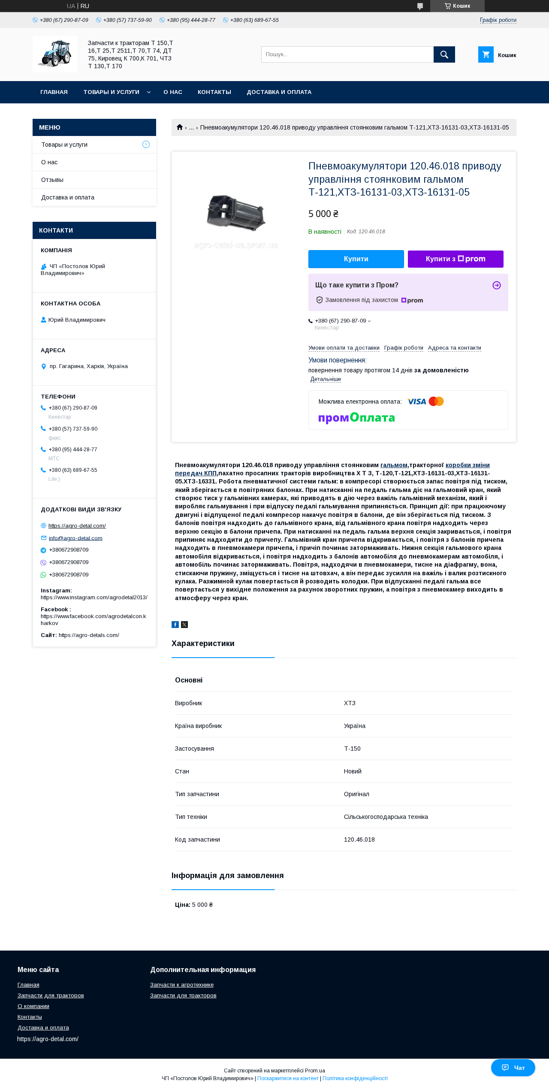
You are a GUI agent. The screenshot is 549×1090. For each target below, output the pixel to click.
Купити (356, 259)
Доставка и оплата (279, 92)
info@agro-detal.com (76, 537)
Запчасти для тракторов (51, 995)
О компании (33, 1006)
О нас (172, 92)
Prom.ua (315, 1071)
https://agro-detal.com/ (77, 525)
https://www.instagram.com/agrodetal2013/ (94, 597)
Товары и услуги (111, 92)
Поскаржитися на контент (288, 1078)
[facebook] (175, 625)
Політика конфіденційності (355, 1078)
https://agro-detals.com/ (89, 635)
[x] (184, 625)
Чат (519, 1067)
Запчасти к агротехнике (182, 984)
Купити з (440, 259)
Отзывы (52, 179)
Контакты (214, 92)
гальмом (393, 465)
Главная (54, 92)
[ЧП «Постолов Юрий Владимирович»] (55, 69)
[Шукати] (444, 54)
